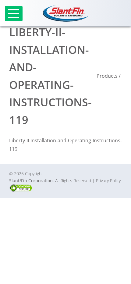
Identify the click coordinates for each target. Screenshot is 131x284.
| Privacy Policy (106, 180)
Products (107, 76)
